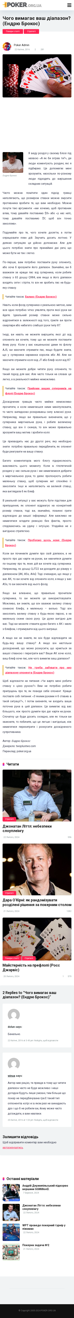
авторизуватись (13, 1147)
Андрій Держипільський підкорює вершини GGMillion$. (45, 1187)
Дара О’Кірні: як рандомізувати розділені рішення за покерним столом (37, 902)
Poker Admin (21, 45)
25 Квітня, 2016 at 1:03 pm (21, 1120)
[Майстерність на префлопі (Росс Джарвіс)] (37, 939)
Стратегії (31, 31)
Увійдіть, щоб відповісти (46, 1040)
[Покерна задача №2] (11, 1259)
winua (11, 1075)
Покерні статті (13, 31)
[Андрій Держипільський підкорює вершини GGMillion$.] (11, 1200)
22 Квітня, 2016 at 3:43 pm (21, 1040)
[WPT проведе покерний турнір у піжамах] (11, 1240)
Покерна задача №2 (35, 1245)
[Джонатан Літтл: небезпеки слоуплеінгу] (37, 795)
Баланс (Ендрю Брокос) (41, 296)
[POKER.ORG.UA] (22, 5)
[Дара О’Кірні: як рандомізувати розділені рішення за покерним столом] (37, 869)
